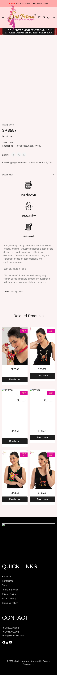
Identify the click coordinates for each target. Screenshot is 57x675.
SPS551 (15, 493)
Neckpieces (8, 125)
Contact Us (7, 581)
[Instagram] (7, 643)
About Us (6, 576)
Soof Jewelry (34, 146)
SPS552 (42, 369)
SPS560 (15, 369)
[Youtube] (10, 643)
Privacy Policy (9, 594)
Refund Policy (9, 598)
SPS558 (15, 431)
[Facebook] (3, 643)
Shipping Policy (10, 603)
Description (7, 175)
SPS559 (42, 493)
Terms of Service (10, 590)
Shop (4, 585)
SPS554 (42, 431)
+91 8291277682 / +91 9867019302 (28, 3)
